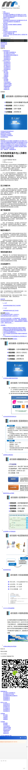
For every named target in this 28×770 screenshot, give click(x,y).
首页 (4, 11)
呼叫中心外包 (6, 18)
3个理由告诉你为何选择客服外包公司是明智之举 (15, 336)
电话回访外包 (13, 20)
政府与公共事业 (8, 85)
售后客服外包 (7, 57)
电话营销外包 (10, 21)
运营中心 (19, 34)
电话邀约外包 (20, 20)
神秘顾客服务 (7, 86)
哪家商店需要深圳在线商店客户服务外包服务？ (14, 327)
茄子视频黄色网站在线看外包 (10, 16)
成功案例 (5, 28)
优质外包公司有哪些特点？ (9, 332)
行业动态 (10, 31)
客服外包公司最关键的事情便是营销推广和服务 (14, 329)
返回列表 (3, 299)
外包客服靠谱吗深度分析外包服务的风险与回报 (14, 330)
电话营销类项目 (4, 136)
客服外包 (6, 149)
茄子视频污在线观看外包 (9, 14)
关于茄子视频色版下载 (8, 33)
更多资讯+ (7, 313)
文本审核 (10, 24)
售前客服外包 (11, 17)
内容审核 (5, 23)
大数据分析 (6, 87)
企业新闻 (5, 31)
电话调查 (6, 79)
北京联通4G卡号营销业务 (7, 135)
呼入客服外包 (7, 66)
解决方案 (5, 27)
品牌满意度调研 (8, 83)
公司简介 (5, 34)
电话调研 (6, 80)
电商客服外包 (6, 13)
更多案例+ (15, 338)
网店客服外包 (21, 16)
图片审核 (5, 24)
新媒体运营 (6, 89)
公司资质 (10, 34)
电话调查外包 (17, 21)
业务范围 (15, 34)
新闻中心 (5, 30)
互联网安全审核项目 (5, 132)
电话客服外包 (6, 20)
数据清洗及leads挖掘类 (6, 134)
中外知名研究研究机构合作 (7, 131)
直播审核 (19, 24)
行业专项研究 (7, 82)
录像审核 (15, 24)
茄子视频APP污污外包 (20, 14)
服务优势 (5, 26)
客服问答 (15, 31)
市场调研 (3, 46)
